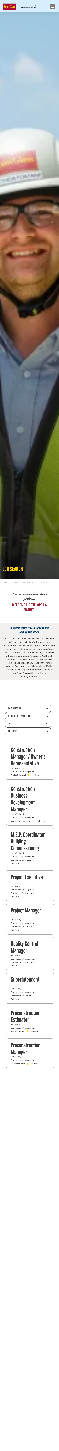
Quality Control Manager (24, 947)
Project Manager (26, 911)
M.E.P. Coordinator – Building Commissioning (29, 840)
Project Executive (27, 878)
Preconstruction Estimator (25, 1016)
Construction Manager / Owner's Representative (28, 755)
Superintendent (25, 980)
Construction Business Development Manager (23, 794)
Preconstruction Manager (25, 1049)
